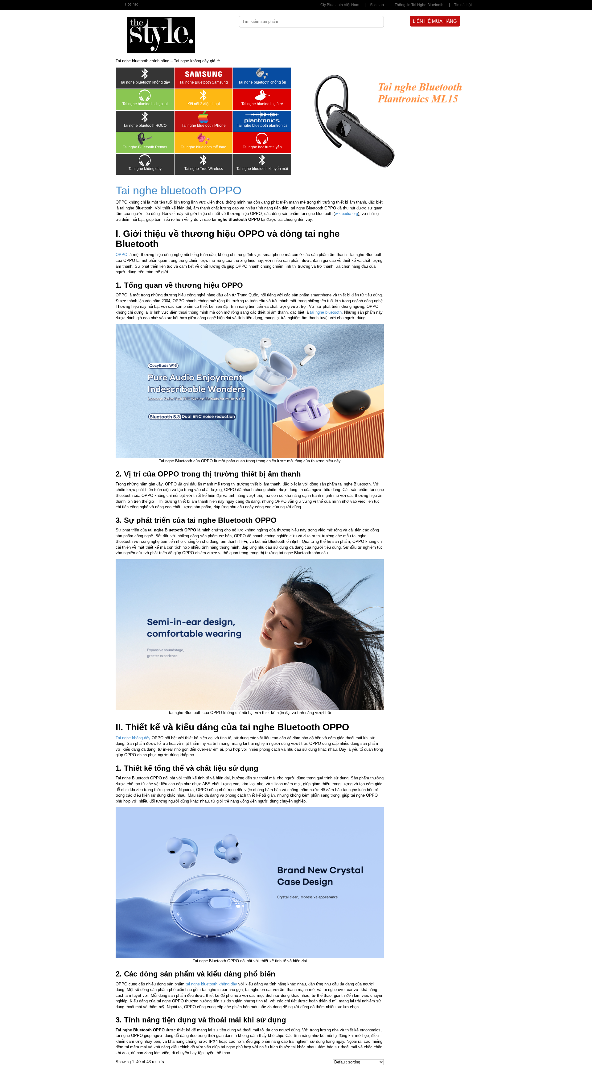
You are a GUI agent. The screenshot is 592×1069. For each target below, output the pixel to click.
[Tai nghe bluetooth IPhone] (203, 117)
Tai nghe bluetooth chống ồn (262, 82)
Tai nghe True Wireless (203, 169)
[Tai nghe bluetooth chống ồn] (262, 74)
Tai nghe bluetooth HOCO (144, 125)
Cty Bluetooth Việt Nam (339, 5)
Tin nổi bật (463, 5)
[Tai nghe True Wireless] (203, 160)
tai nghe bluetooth (326, 312)
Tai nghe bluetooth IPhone (204, 125)
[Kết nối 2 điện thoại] (203, 95)
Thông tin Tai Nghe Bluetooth (419, 5)
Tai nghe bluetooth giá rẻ (262, 104)
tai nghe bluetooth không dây (211, 984)
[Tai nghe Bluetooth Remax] (145, 138)
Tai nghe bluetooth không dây (145, 82)
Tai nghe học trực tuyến (262, 147)
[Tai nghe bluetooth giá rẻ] (262, 95)
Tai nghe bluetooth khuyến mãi (262, 169)
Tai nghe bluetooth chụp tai (145, 104)
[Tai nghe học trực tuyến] (262, 138)
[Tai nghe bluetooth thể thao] (203, 138)
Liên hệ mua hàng (435, 21)
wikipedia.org (346, 213)
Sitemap (377, 5)
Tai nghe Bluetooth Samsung (203, 82)
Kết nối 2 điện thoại (203, 104)
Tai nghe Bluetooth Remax (145, 147)
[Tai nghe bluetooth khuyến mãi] (262, 160)
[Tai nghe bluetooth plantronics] (262, 117)
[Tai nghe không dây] (145, 160)
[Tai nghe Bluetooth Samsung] (203, 74)
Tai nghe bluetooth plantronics (262, 125)
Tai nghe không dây (145, 169)
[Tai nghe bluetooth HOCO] (145, 117)
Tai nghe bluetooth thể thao (203, 147)
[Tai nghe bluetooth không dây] (145, 74)
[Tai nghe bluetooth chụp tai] (145, 95)
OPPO (121, 254)
